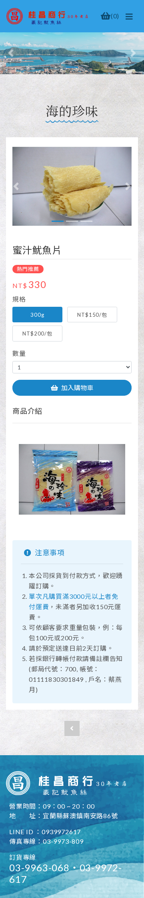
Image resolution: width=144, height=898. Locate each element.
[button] (11, 53)
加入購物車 (77, 387)
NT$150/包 (92, 315)
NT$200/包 (37, 333)
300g (37, 315)
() (115, 16)
